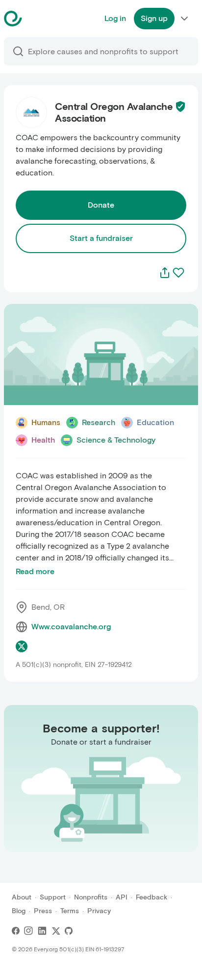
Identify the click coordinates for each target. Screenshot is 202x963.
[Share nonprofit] (165, 272)
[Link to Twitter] (56, 931)
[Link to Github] (69, 931)
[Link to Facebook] (16, 931)
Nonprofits (90, 897)
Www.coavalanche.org (71, 626)
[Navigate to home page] (37, 18)
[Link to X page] (21, 646)
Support (53, 897)
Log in (115, 18)
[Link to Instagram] (28, 931)
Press (43, 911)
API (121, 897)
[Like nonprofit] (178, 272)
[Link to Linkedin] (42, 931)
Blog (18, 911)
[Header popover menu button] (184, 18)
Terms (69, 911)
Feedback (151, 897)
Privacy (99, 911)
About (21, 897)
